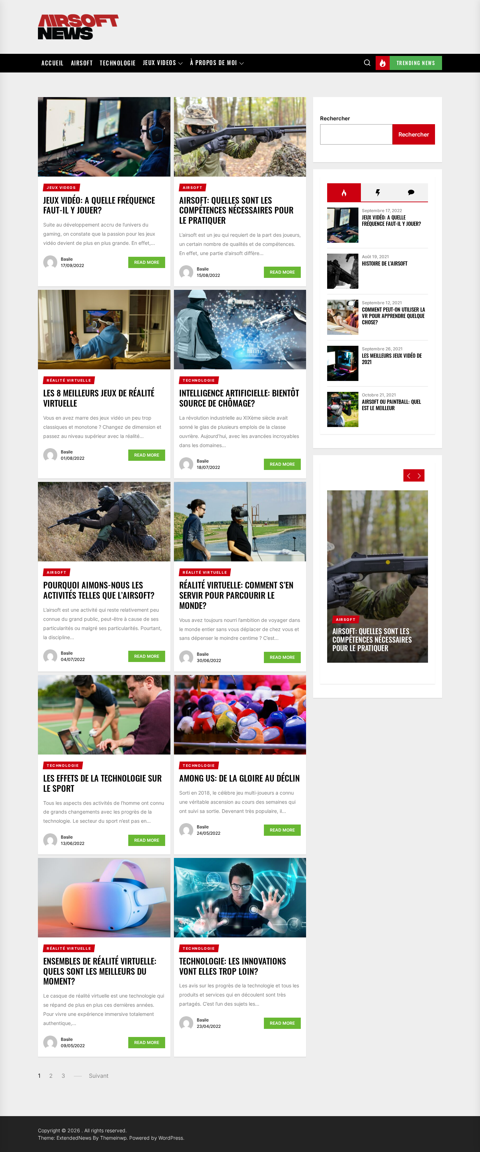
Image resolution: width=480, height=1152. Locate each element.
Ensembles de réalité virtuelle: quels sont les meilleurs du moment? (99, 970)
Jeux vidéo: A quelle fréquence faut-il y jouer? (99, 204)
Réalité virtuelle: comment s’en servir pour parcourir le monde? (236, 594)
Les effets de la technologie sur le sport (102, 782)
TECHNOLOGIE (118, 62)
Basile (67, 259)
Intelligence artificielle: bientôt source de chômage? (239, 397)
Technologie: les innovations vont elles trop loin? (232, 965)
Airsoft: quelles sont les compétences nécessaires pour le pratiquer (236, 210)
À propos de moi (213, 63)
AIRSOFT (82, 62)
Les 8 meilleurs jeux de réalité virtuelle (98, 397)
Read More (146, 262)
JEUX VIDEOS (159, 63)
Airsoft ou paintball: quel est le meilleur (391, 404)
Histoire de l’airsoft (384, 263)
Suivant (99, 1075)
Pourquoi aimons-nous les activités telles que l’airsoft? (99, 589)
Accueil (52, 62)
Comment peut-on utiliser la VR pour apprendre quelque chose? (393, 315)
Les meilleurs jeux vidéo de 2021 (392, 358)
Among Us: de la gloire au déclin (239, 777)
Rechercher (335, 118)
